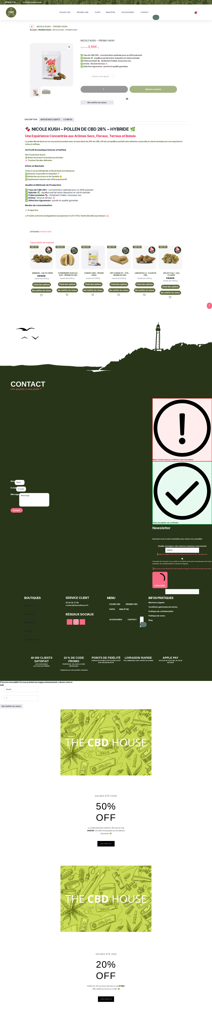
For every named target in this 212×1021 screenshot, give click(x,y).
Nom (13, 481)
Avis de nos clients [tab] (50, 119)
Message (15, 494)
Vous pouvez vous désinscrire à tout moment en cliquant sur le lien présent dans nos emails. (183, 568)
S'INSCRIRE (160, 586)
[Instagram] (76, 622)
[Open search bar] (155, 7)
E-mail (13, 488)
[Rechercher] (156, 17)
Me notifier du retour (97, 102)
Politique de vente (157, 616)
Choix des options (41, 284)
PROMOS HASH (44, 30)
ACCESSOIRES (128, 12)
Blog (151, 620)
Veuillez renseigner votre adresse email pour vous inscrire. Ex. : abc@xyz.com (182, 554)
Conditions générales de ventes (163, 607)
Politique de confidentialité (161, 611)
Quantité (85, 76)
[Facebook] (69, 622)
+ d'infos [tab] (67, 119)
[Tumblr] (82, 622)
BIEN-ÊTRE (110, 12)
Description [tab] (31, 119)
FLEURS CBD (65, 12)
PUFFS (97, 12)
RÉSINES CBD (82, 12)
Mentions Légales (157, 602)
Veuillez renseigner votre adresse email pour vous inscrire (182, 546)
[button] (69, 47)
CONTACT (145, 12)
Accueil (33, 30)
